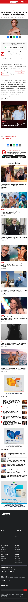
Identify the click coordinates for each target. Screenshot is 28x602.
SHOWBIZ (14, 10)
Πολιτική (3, 523)
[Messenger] (17, 37)
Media (16, 525)
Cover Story (3, 527)
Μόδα (2, 542)
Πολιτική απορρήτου (19, 562)
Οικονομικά (3, 549)
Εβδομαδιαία (17, 538)
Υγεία (2, 538)
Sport (2, 530)
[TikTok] (14, 572)
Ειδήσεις (3, 518)
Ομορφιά (3, 536)
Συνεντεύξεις (17, 549)
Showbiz (17, 518)
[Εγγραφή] (25, 590)
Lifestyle (3, 533)
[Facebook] (8, 37)
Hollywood (17, 523)
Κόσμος (2, 525)
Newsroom (14, 17)
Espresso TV (18, 545)
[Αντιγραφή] (20, 37)
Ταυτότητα (17, 556)
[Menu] (2, 2)
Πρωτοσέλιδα (4, 545)
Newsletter (3, 558)
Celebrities (17, 521)
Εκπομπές (17, 547)
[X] (8, 572)
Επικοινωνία (17, 558)
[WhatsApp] (14, 37)
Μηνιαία (16, 540)
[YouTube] (11, 572)
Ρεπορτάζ (3, 521)
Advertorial (3, 556)
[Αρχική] (6, 514)
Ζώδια (16, 533)
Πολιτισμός (18, 530)
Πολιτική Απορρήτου (15, 596)
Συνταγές (3, 540)
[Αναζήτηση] (26, 2)
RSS (2, 560)
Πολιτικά (3, 551)
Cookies (22, 596)
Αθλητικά (3, 547)
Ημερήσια (17, 536)
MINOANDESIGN (16, 600)
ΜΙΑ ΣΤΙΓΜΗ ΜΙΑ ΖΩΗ (6, 138)
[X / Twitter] (11, 37)
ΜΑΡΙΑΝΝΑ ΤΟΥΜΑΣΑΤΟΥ (11, 136)
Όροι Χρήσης (17, 560)
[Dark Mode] (22, 2)
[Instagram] (5, 572)
